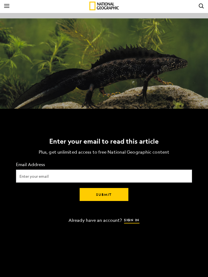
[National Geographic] (104, 6)
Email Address (30, 164)
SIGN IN (131, 220)
